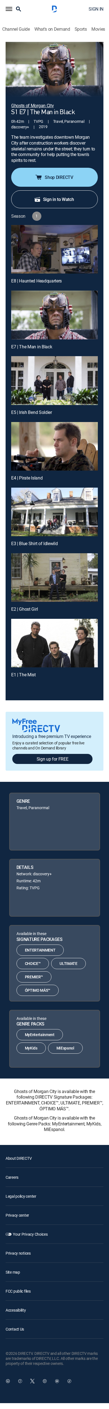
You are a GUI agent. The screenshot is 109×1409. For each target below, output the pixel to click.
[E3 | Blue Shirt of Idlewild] (54, 512)
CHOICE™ (33, 963)
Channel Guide (16, 29)
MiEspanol (65, 1048)
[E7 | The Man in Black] (54, 315)
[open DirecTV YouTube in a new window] (57, 1381)
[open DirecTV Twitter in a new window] (32, 1381)
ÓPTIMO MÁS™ (37, 990)
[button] (9, 9)
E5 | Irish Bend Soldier (31, 412)
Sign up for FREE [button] (52, 759)
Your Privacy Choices (30, 1234)
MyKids (31, 1048)
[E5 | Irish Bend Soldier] (54, 380)
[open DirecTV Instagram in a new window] (44, 1381)
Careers (12, 1177)
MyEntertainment (39, 1034)
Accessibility (16, 1310)
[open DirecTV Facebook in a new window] (20, 1381)
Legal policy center (21, 1196)
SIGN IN (96, 9)
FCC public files (18, 1291)
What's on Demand (52, 29)
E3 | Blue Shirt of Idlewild (34, 543)
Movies (98, 29)
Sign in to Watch (58, 199)
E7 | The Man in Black (31, 347)
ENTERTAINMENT (40, 950)
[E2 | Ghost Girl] (54, 577)
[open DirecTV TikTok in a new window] (69, 1381)
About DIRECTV (19, 1158)
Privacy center (17, 1215)
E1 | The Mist (23, 675)
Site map (13, 1272)
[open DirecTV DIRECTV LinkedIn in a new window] (8, 1381)
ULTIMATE (68, 963)
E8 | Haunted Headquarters (36, 281)
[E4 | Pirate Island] (54, 446)
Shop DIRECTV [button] (59, 177)
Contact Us (15, 1329)
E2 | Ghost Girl (24, 609)
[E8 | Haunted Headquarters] (54, 249)
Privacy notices (18, 1253)
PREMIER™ (34, 976)
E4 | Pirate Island (26, 478)
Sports (81, 29)
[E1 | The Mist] (54, 643)
